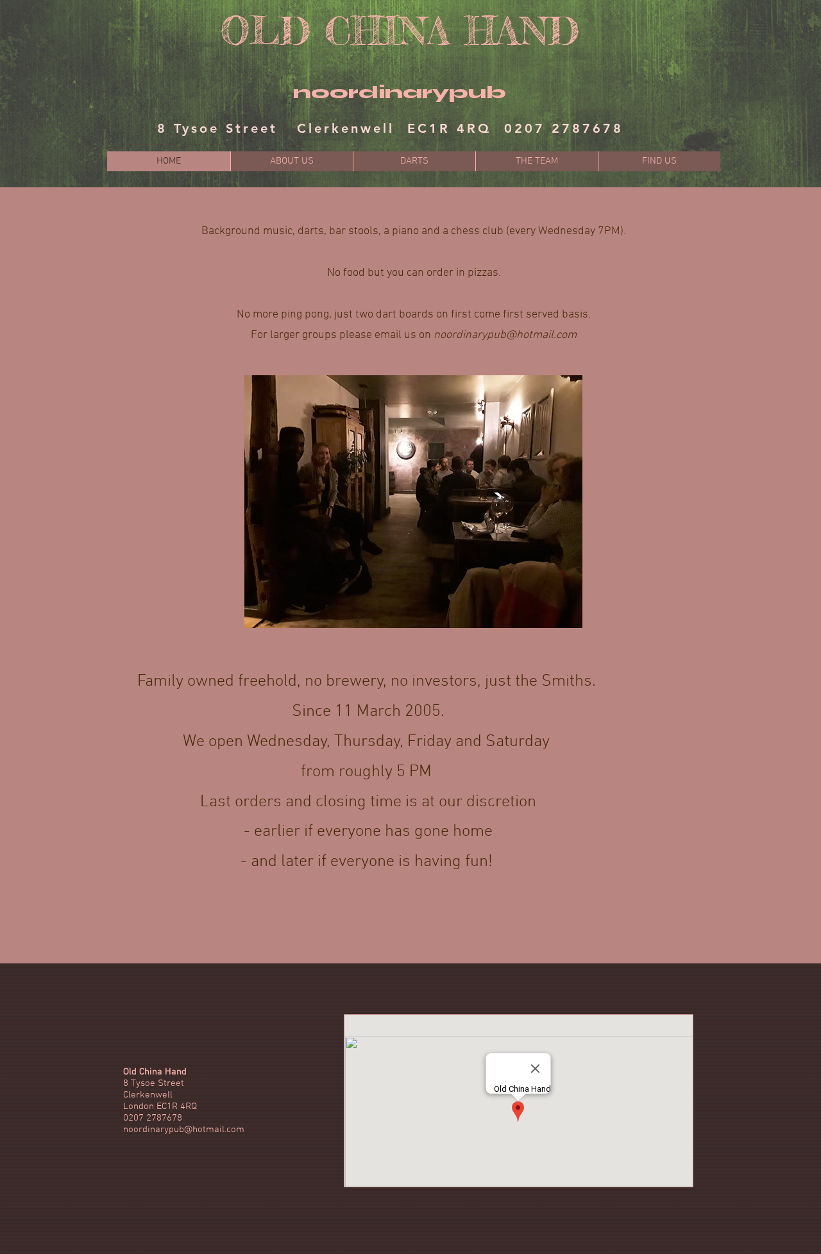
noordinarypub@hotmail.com (505, 335)
